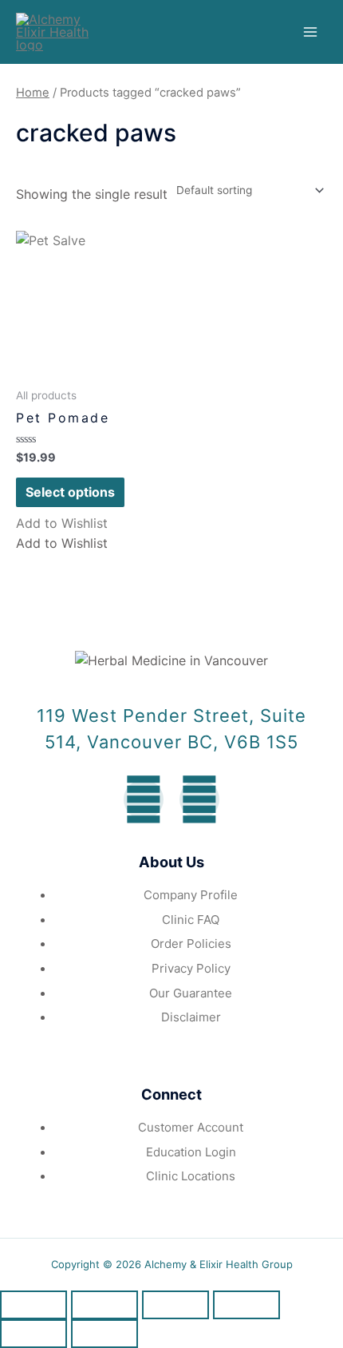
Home (32, 92)
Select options (70, 492)
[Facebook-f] (144, 799)
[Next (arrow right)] (104, 1333)
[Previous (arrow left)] (33, 1333)
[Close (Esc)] (33, 1305)
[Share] (104, 1305)
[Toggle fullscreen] (175, 1305)
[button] (62, 523)
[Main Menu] (310, 32)
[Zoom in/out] (246, 1305)
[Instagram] (199, 799)
